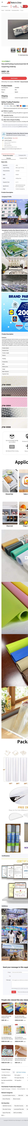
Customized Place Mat (19, 1109)
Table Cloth (3, 1077)
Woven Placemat (6, 1099)
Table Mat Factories (7, 1105)
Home (2, 10)
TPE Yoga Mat (18, 1080)
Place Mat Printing (7, 1109)
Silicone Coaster (16, 1099)
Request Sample (24, 81)
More (2, 1115)
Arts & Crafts (7, 10)
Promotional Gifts (15, 10)
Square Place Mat (6, 1112)
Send (14, 992)
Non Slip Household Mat (6, 1080)
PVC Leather (17, 1075)
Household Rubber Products (9, 1095)
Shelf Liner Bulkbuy (17, 1112)
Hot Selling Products (5, 1075)
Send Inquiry (14, 78)
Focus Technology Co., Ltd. (18, 1120)
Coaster (21, 10)
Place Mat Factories (18, 1105)
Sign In (3, 148)
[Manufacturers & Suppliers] (14, 2)
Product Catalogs (22, 1072)
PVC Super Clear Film (19, 1077)
